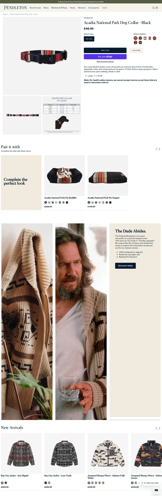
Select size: (89, 34)
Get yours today (125, 266)
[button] (46, 7)
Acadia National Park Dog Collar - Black (24, 14)
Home (5, 14)
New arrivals (35, 7)
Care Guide (136, 50)
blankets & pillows (59, 7)
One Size (89, 39)
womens (82, 7)
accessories (93, 7)
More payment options (105, 61)
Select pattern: (140, 34)
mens (46, 7)
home (72, 7)
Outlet (104, 7)
